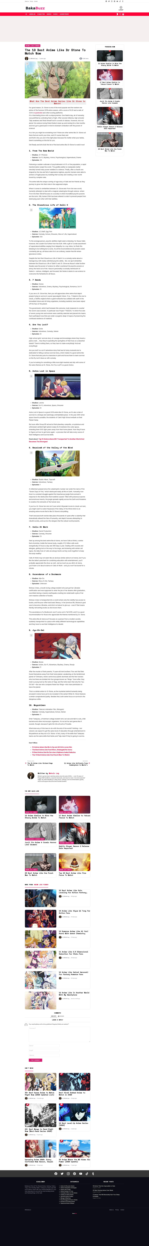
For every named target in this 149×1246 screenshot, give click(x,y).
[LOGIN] (123, 14)
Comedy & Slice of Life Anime (69, 1193)
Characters (41, 14)
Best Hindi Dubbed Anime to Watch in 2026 (72, 1093)
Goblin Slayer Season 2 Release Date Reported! (74, 847)
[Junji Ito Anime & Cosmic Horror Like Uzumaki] (40, 831)
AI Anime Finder (64, 14)
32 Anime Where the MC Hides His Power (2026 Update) (74, 1160)
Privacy (31, 1)
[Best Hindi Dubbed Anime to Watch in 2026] (74, 1082)
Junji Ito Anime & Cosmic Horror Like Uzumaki (40, 843)
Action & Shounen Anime (67, 1186)
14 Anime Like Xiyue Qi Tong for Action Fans (74, 912)
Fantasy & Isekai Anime (67, 1194)
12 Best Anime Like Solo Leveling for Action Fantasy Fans (72, 892)
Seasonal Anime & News (66, 843)
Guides (55, 14)
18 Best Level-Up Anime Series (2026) (73, 1124)
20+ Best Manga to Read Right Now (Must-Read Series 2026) (39, 1130)
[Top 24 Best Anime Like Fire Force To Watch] (74, 862)
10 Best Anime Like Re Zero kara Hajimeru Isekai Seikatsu (54, 752)
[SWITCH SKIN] (117, 14)
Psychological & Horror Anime (35, 839)
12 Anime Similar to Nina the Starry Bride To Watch (39, 816)
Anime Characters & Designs (69, 1187)
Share (27, 63)
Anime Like (32, 14)
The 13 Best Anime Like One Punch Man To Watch (51, 755)
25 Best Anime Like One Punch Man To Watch (39, 874)
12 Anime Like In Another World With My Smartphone (74, 993)
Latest (121, 10)
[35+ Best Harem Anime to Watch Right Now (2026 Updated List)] (40, 1082)
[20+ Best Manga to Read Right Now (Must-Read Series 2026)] (40, 1115)
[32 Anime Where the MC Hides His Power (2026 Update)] (74, 1149)
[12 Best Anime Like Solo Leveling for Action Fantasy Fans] (40, 898)
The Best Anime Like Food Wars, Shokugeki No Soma (52, 750)
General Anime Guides (67, 1196)
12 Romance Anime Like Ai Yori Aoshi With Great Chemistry (73, 932)
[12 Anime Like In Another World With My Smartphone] (40, 1000)
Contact (36, 1)
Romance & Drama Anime (68, 1201)
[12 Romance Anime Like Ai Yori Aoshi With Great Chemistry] (40, 939)
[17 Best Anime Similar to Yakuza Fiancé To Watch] (74, 805)
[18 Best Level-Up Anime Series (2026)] (74, 1112)
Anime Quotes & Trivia (67, 1191)
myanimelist (38, 113)
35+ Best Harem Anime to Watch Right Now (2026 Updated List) (39, 1093)
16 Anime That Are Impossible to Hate (104, 1186)
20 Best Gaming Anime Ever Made (103, 1190)
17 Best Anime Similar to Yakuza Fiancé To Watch (74, 816)
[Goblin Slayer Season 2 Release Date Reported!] (74, 833)
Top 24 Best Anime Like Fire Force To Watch (72, 874)
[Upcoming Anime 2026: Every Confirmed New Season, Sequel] (40, 1149)
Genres (49, 14)
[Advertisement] (74, 29)
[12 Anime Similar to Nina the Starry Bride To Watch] (40, 805)
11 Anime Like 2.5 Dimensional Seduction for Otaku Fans (73, 952)
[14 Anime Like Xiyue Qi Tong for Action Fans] (40, 919)
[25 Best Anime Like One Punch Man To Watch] (40, 862)
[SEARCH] (120, 14)
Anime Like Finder (31, 812)
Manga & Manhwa (66, 1198)
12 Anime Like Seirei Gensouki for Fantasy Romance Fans (73, 973)
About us (27, 1)
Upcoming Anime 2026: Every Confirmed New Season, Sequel (39, 1160)
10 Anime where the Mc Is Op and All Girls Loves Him (52, 747)
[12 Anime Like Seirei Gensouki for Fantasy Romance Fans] (40, 980)
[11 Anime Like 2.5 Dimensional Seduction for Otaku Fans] (40, 959)
